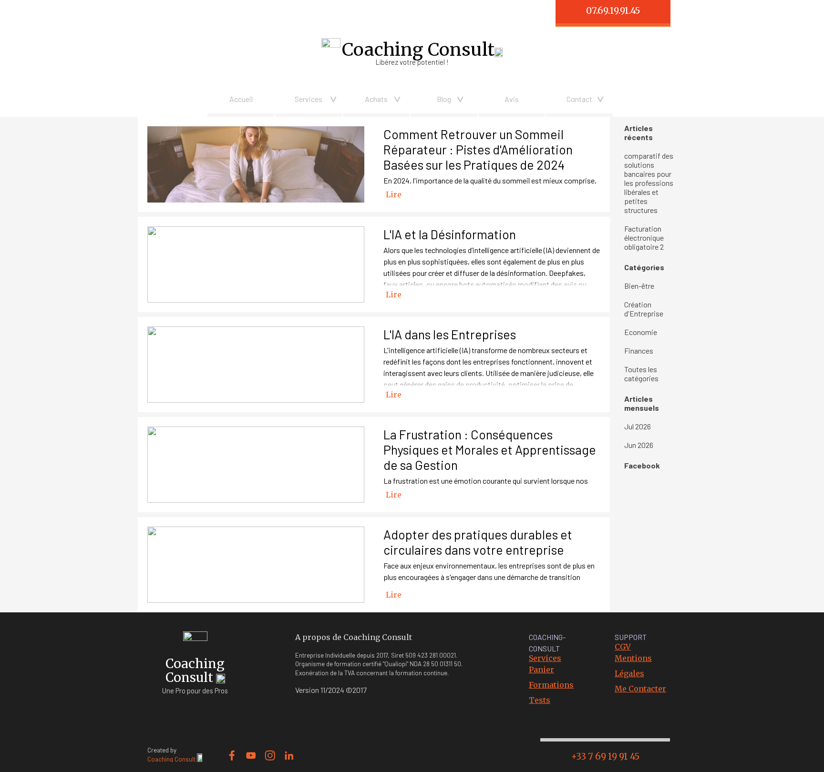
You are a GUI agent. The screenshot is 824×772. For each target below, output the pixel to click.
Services (545, 658)
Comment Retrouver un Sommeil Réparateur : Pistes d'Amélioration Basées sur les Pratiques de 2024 (478, 149)
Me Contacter (640, 688)
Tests (539, 700)
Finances (638, 350)
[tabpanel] (267, 13)
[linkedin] (289, 755)
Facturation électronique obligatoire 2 (644, 237)
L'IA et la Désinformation (449, 234)
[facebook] (232, 755)
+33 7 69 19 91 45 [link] (605, 756)
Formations (551, 685)
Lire (394, 194)
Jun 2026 (638, 444)
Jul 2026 (637, 426)
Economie (640, 331)
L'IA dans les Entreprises (449, 334)
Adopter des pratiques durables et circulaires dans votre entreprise (477, 542)
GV (625, 646)
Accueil (241, 98)
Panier (541, 669)
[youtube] (251, 755)
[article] (374, 164)
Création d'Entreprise (643, 309)
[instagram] (270, 755)
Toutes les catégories (641, 374)
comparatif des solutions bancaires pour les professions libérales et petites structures (648, 182)
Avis (512, 98)
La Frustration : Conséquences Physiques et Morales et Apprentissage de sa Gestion (489, 449)
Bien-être (639, 285)
